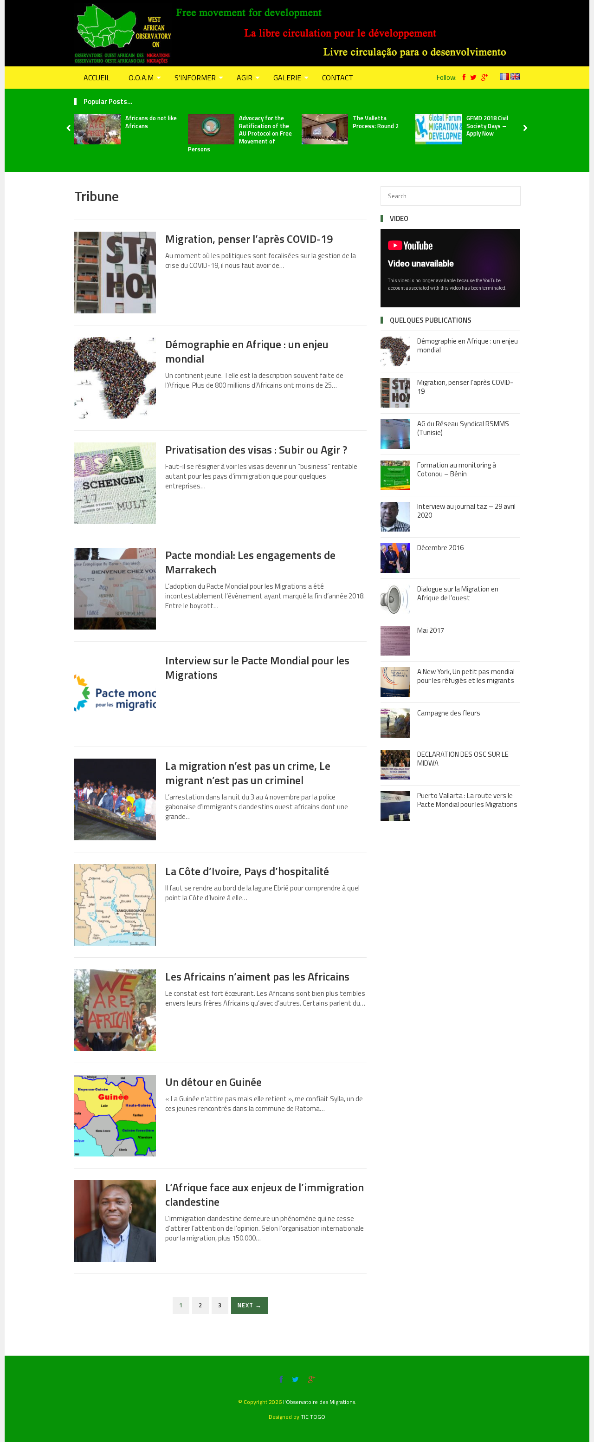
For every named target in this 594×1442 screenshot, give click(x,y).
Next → (250, 1305)
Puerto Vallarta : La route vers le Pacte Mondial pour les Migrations (467, 800)
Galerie (287, 77)
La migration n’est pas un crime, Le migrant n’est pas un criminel (247, 772)
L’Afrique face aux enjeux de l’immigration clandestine (264, 1194)
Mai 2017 (430, 630)
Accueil (97, 77)
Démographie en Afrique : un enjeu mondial (247, 351)
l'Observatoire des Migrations (319, 1401)
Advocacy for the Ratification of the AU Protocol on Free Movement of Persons (240, 133)
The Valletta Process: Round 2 (376, 121)
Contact (337, 77)
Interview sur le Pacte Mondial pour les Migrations (257, 667)
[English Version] (515, 77)
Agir (244, 77)
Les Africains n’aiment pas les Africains (257, 976)
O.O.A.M (141, 77)
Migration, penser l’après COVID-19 (249, 238)
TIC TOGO (313, 1416)
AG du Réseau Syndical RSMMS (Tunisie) (463, 428)
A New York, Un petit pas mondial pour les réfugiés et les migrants (466, 676)
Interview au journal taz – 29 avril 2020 (466, 511)
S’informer (195, 77)
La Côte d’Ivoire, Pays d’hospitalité (247, 871)
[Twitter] (471, 77)
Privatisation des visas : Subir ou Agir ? (256, 449)
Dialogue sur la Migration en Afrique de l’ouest (457, 594)
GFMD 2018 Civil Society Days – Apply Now (487, 125)
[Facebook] (461, 77)
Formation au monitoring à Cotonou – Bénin (456, 470)
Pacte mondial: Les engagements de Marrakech (250, 562)
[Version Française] (504, 77)
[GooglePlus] (482, 77)
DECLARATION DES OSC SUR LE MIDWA (463, 759)
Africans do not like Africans (151, 121)
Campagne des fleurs (448, 713)
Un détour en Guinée (213, 1081)
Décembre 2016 (440, 547)
